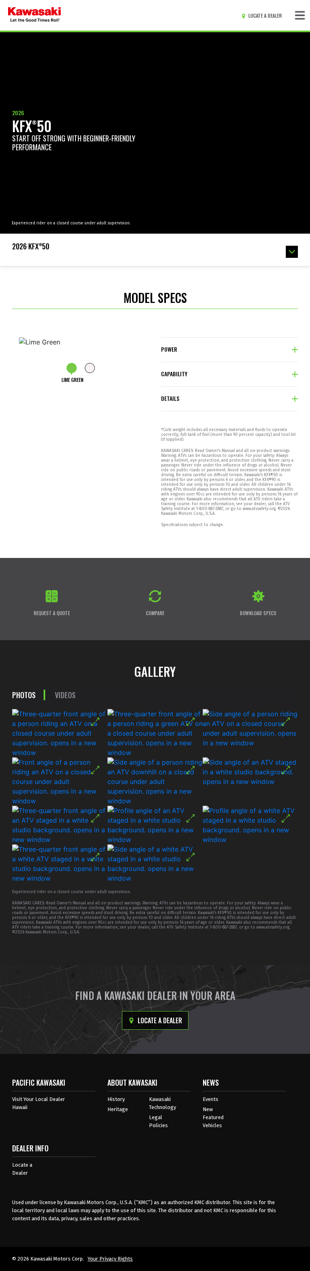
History (116, 1099)
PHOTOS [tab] (24, 695)
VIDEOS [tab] (65, 695)
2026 (18, 112)
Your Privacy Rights (110, 1259)
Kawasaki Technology (162, 1103)
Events (210, 1099)
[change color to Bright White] (90, 368)
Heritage (117, 1109)
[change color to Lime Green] (72, 368)
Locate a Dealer (159, 1020)
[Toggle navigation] (300, 15)
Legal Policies (158, 1121)
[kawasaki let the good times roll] (34, 15)
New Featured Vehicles (213, 1117)
